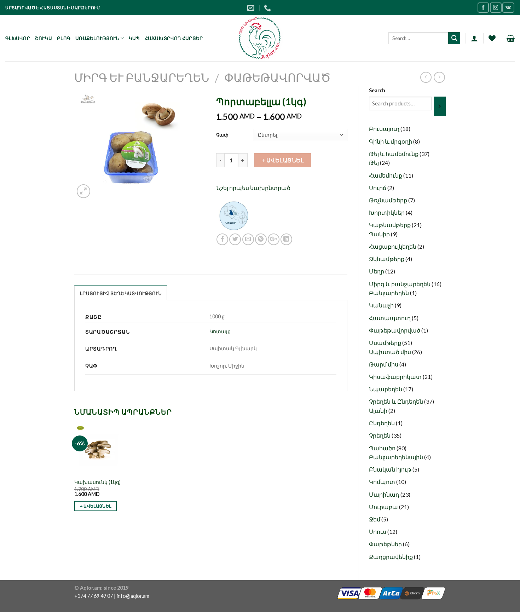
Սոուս (378, 531)
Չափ (222, 135)
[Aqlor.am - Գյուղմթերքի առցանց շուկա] (260, 38)
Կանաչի (382, 305)
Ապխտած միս (390, 351)
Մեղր (377, 271)
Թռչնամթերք (388, 200)
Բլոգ (63, 38)
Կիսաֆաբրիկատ (396, 376)
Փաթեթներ (386, 544)
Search (377, 90)
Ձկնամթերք (387, 258)
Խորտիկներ (387, 212)
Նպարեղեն (386, 389)
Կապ (134, 38)
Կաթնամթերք (390, 224)
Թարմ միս (384, 364)
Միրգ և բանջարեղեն (141, 77)
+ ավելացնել (282, 160)
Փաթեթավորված (277, 77)
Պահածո (383, 448)
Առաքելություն (97, 38)
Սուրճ (378, 187)
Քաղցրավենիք (391, 556)
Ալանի (378, 410)
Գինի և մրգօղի (391, 141)
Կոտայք (220, 331)
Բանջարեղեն (389, 292)
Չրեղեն (380, 435)
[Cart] (511, 38)
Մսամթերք (385, 342)
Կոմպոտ (382, 481)
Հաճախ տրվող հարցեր (174, 38)
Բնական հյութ (390, 469)
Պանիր (380, 234)
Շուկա (43, 38)
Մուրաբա (384, 506)
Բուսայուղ (384, 128)
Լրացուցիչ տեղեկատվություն (120, 293)
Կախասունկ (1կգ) (97, 482)
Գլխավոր (17, 38)
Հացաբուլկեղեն (393, 246)
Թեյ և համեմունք (394, 153)
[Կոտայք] (234, 215)
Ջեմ (375, 519)
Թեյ (374, 162)
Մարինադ (384, 494)
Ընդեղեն (382, 423)
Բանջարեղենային (396, 457)
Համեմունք (386, 175)
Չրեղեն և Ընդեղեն (396, 401)
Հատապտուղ (390, 317)
